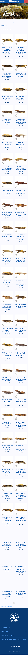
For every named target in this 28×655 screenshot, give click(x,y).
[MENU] (1, 1)
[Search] (22, 1)
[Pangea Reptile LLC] (14, 1)
